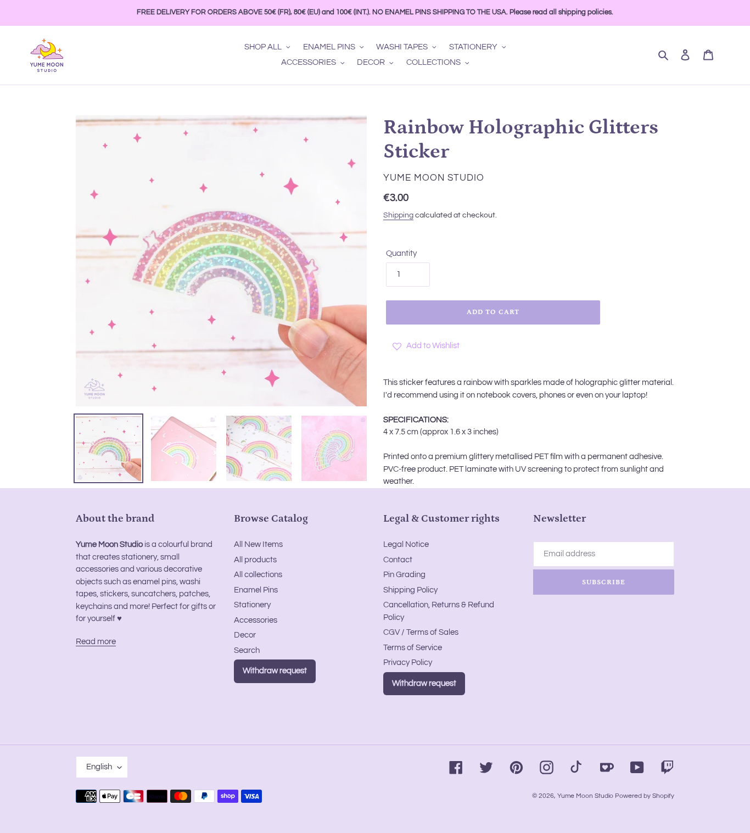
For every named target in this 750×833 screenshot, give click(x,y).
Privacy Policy (407, 662)
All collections (258, 575)
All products (255, 560)
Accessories (255, 620)
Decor (245, 635)
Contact (397, 560)
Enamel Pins (256, 590)
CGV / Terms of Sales (420, 632)
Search (247, 650)
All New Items (258, 544)
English (99, 767)
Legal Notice (406, 544)
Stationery (252, 605)
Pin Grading (404, 575)
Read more (96, 642)
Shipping (398, 215)
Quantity (401, 253)
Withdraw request (275, 671)
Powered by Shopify (644, 796)
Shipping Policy (410, 590)
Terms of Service (412, 648)
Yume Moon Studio (585, 796)
